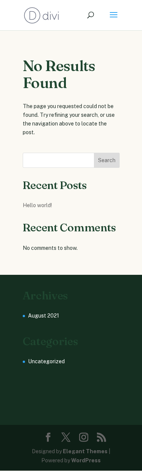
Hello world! (37, 205)
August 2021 (43, 316)
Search (106, 160)
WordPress (86, 460)
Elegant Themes (85, 451)
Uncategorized (46, 361)
